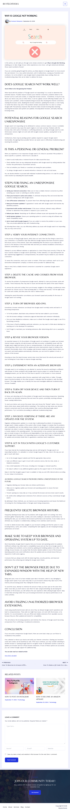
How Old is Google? (11, 655)
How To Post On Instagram (17, 697)
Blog (22, 807)
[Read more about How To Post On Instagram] (19, 686)
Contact (27, 807)
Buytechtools (11, 4)
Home (5, 807)
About (10, 807)
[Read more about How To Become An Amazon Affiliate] (50, 686)
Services (16, 807)
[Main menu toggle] (65, 4)
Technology (21, 700)
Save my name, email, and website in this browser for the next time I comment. (32, 754)
